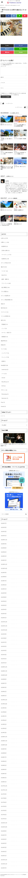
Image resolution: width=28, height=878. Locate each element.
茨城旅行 (5, 324)
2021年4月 (3, 650)
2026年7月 (3, 523)
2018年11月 (4, 740)
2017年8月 (3, 798)
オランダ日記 (6, 262)
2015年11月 (4, 863)
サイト (2, 88)
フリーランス (6, 283)
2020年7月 (3, 683)
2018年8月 (3, 753)
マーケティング (6, 254)
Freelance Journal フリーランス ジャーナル (15, 874)
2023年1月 (3, 589)
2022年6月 (3, 601)
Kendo (3, 406)
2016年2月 (3, 851)
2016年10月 (4, 827)
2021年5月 (3, 646)
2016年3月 (3, 847)
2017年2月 (3, 814)
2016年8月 (3, 831)
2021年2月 (3, 658)
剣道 (3, 344)
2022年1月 (3, 617)
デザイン (4, 390)
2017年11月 (4, 790)
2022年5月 (3, 605)
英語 (3, 303)
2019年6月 (3, 720)
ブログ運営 (4, 291)
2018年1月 (3, 781)
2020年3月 (3, 687)
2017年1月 (3, 818)
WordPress (5, 381)
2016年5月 (3, 843)
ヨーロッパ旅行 (6, 332)
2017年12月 (4, 786)
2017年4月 (3, 810)
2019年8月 (3, 712)
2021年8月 (3, 638)
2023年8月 (3, 576)
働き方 (4, 267)
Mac (3, 402)
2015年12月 (4, 859)
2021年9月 (3, 634)
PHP (3, 386)
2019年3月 (3, 732)
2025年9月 (3, 527)
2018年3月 (3, 773)
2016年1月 (3, 855)
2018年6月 (3, 761)
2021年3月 (3, 654)
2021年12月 (4, 621)
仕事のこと (5, 242)
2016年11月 (4, 822)
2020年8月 (3, 679)
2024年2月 (3, 556)
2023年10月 (4, 568)
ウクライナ (4, 312)
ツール (4, 373)
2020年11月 (4, 671)
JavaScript (5, 369)
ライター (5, 271)
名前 (2, 77)
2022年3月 (3, 613)
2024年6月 (3, 552)
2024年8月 (3, 548)
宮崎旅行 (5, 336)
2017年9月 (3, 794)
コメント (3, 66)
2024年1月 (3, 560)
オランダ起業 (5, 295)
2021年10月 (4, 630)
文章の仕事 (5, 250)
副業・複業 (5, 279)
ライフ (4, 349)
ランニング (5, 357)
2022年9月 (3, 593)
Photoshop (5, 394)
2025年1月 (3, 535)
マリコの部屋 (5, 316)
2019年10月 (4, 703)
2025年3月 (3, 531)
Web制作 (4, 365)
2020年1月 (3, 695)
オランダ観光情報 (6, 299)
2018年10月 (4, 744)
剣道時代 (5, 246)
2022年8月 (3, 597)
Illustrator (5, 398)
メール (3, 82)
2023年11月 (4, 564)
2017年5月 (3, 806)
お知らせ (4, 238)
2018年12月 (4, 736)
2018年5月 (3, 765)
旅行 (3, 320)
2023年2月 (3, 584)
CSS (3, 377)
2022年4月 (3, 609)
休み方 (4, 275)
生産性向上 (5, 258)
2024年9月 (3, 543)
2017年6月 (3, 802)
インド (4, 328)
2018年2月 (3, 777)
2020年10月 (4, 675)
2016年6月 (3, 839)
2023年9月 (3, 572)
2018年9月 (3, 749)
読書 (3, 361)
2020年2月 (3, 691)
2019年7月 (3, 716)
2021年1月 (3, 662)
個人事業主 (5, 287)
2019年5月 (3, 724)
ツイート (3, 416)
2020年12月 (4, 667)
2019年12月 (4, 699)
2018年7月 (3, 757)
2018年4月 (3, 769)
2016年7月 (3, 835)
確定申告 (4, 340)
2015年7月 (3, 868)
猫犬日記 (4, 308)
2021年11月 (4, 626)
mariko (7, 181)
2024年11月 (4, 539)
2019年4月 (3, 728)
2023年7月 (3, 580)
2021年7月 (3, 642)
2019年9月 (3, 708)
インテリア (5, 353)
